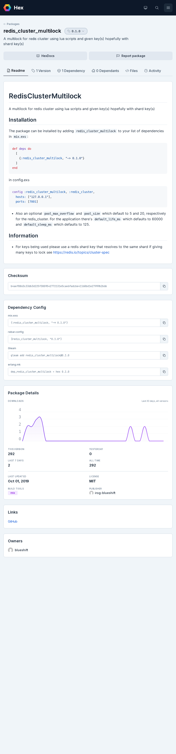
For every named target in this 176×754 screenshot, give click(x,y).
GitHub (12, 521)
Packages (13, 24)
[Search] (157, 8)
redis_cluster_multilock (32, 31)
